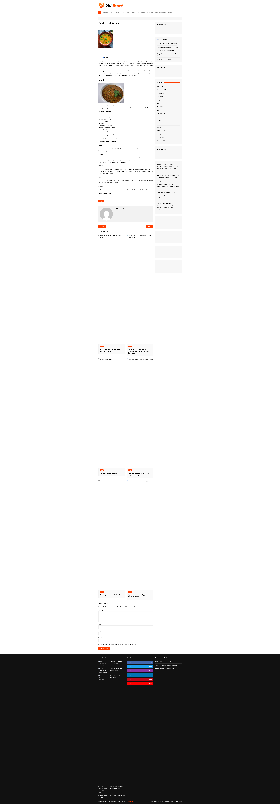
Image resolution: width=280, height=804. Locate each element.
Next (148, 226)
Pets (158, 120)
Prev (103, 226)
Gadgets (143, 12)
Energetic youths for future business (166, 192)
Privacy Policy (178, 801)
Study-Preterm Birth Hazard (164, 59)
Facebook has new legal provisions (166, 173)
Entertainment (163, 12)
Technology (150, 12)
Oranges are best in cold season (165, 164)
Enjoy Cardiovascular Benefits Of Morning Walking (111, 350)
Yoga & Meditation (161, 140)
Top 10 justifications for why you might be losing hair (139, 474)
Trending (159, 137)
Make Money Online (162, 117)
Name (100, 624)
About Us (153, 801)
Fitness (133, 12)
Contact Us (160, 801)
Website (100, 637)
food (102, 201)
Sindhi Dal (101, 57)
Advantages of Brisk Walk (108, 473)
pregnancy (159, 123)
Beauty (111, 12)
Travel (156, 12)
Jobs (137, 12)
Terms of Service (169, 801)
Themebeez (130, 801)
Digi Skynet (164, 39)
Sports (170, 12)
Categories (105, 12)
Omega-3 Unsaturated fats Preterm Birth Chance (167, 672)
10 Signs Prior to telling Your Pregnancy (167, 43)
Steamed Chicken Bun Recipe (106, 197)
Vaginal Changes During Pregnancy (166, 50)
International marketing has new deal (166, 182)
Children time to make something (165, 203)
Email (100, 631)
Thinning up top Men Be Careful (110, 595)
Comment (101, 610)
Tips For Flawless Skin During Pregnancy (167, 47)
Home (158, 106)
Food (122, 12)
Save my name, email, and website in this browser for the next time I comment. (119, 644)
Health (127, 12)
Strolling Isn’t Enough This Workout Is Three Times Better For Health (138, 351)
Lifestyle (117, 12)
